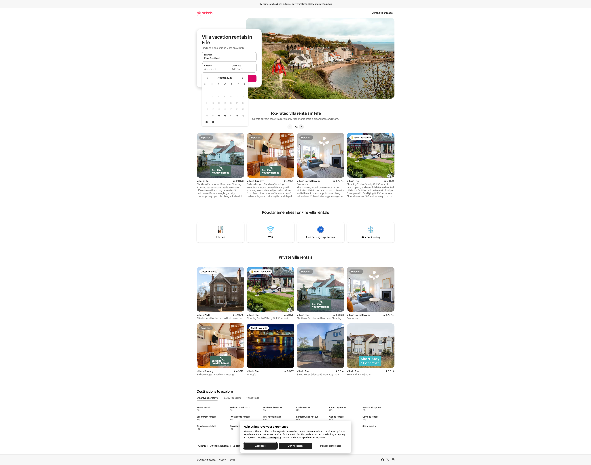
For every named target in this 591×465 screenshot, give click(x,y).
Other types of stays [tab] (207, 398)
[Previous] (289, 126)
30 (206, 122)
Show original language (320, 4)
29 (243, 115)
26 (225, 115)
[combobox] (229, 58)
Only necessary (295, 445)
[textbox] (215, 69)
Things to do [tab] (252, 398)
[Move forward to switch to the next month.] (243, 78)
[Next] (301, 126)
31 (213, 122)
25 (219, 115)
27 (231, 115)
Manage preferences (330, 445)
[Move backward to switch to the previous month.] (207, 78)
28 (237, 115)
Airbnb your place (382, 13)
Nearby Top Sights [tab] (232, 398)
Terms (232, 459)
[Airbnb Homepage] (204, 13)
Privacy (222, 459)
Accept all (260, 445)
